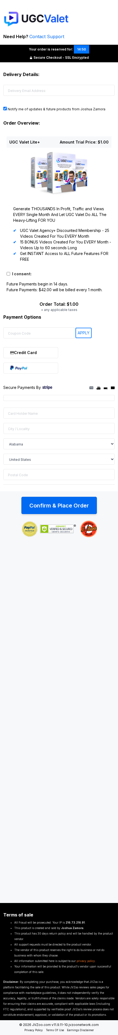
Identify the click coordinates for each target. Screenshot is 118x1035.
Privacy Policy (33, 1030)
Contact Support (46, 36)
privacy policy (86, 961)
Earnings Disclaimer (80, 1030)
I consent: (22, 273)
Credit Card (25, 352)
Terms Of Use (55, 1030)
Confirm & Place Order (59, 505)
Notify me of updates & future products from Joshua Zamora (56, 109)
